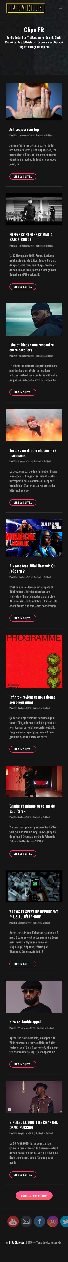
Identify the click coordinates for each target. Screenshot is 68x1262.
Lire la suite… (25, 177)
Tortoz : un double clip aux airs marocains (32, 452)
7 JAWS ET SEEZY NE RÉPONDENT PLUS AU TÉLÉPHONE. (33, 914)
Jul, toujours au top (24, 129)
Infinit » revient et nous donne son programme (32, 699)
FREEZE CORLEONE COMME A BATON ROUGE (31, 237)
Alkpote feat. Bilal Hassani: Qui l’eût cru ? (32, 568)
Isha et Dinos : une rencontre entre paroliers (31, 347)
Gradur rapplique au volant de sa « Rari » (32, 808)
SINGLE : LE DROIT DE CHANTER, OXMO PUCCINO (33, 1124)
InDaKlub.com (17, 1242)
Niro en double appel (25, 1022)
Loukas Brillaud (46, 135)
